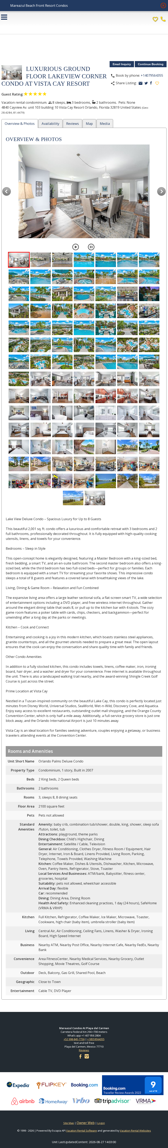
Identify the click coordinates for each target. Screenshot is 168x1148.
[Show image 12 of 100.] (106, 277)
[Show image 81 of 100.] (84, 447)
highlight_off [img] (162, 4)
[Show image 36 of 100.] (19, 345)
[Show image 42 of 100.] (149, 345)
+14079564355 (152, 75)
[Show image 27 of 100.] (127, 311)
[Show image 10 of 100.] (62, 277)
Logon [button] (101, 1123)
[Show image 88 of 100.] (84, 464)
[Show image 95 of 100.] (84, 481)
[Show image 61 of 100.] (106, 396)
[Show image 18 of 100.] (84, 294)
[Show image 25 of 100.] (84, 311)
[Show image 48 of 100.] (127, 362)
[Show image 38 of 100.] (62, 345)
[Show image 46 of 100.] (84, 362)
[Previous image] (6, 191)
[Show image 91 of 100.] (149, 464)
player (75, 247)
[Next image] (161, 191)
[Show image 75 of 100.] (106, 430)
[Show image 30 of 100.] (40, 328)
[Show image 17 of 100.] (62, 294)
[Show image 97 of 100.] (127, 481)
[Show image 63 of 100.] (149, 396)
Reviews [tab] (72, 123)
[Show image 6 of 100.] (127, 260)
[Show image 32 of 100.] (84, 328)
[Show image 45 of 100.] (62, 362)
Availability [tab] (50, 123)
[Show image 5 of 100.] (106, 260)
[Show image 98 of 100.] (149, 481)
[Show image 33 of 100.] (106, 328)
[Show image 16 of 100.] (40, 294)
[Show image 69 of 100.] (127, 413)
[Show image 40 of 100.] (106, 345)
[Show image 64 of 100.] (19, 413)
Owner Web (86, 1123)
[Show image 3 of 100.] (62, 260)
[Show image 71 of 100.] (19, 430)
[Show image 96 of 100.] (106, 481)
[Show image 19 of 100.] (106, 294)
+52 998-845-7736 (74, 1039)
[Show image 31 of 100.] (62, 328)
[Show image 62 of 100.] (127, 396)
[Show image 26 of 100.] (106, 311)
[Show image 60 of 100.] (84, 396)
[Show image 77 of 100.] (149, 430)
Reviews (84, 1050)
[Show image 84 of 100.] (149, 447)
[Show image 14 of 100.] (149, 277)
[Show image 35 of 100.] (149, 328)
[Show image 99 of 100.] (73, 498)
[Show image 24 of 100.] (62, 311)
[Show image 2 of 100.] (40, 260)
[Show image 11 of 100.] (84, 277)
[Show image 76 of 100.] (127, 430)
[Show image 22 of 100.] (19, 311)
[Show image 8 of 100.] (19, 277)
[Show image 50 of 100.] (19, 379)
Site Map (68, 1123)
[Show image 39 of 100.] (84, 345)
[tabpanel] (84, 565)
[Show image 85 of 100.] (19, 464)
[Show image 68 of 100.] (106, 413)
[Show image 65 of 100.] (40, 413)
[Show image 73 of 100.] (62, 430)
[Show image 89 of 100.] (106, 464)
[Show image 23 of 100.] (40, 311)
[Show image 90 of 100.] (127, 464)
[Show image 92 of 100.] (19, 481)
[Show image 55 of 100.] (127, 379)
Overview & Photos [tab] (20, 123)
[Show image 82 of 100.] (106, 447)
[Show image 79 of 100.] (40, 447)
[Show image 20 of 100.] (127, 294)
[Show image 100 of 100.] (95, 498)
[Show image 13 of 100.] (127, 277)
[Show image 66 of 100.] (62, 413)
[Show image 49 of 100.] (149, 362)
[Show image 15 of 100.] (19, 294)
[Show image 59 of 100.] (62, 396)
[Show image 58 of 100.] (40, 396)
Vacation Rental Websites (135, 1130)
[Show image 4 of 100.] (84, 260)
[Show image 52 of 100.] (62, 379)
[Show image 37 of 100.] (40, 345)
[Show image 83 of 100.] (127, 447)
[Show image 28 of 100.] (149, 311)
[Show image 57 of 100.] (19, 396)
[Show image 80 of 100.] (62, 447)
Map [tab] (89, 123)
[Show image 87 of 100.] (62, 464)
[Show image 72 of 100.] (40, 430)
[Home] (84, 20)
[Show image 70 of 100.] (149, 413)
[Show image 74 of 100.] (84, 430)
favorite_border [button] (157, 83)
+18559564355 (95, 1039)
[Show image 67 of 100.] (84, 413)
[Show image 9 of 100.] (40, 277)
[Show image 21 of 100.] (149, 294)
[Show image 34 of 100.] (127, 328)
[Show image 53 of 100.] (84, 379)
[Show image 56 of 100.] (149, 379)
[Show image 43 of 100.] (19, 362)
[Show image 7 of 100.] (149, 260)
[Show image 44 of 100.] (40, 362)
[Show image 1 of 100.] (19, 260)
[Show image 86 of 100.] (40, 464)
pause (91, 247)
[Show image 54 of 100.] (106, 379)
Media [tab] (105, 123)
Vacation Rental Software (81, 1130)
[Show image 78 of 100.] (19, 447)
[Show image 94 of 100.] (62, 481)
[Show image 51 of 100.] (40, 379)
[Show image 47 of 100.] (106, 362)
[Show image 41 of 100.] (127, 345)
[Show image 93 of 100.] (40, 481)
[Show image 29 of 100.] (19, 328)
